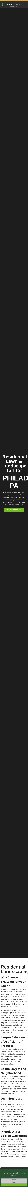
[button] (25, 4)
